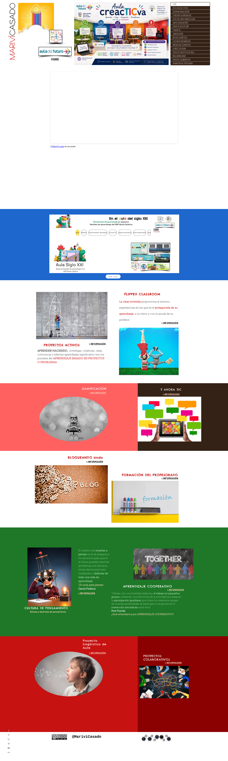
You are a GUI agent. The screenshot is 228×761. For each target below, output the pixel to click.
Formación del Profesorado (183, 63)
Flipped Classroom (179, 48)
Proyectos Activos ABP (181, 26)
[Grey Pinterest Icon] (8, 735)
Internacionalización (181, 11)
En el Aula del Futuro (180, 7)
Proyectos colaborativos (182, 59)
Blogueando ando (179, 55)
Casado (12, 31)
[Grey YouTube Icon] (8, 748)
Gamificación (178, 33)
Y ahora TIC (177, 30)
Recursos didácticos (180, 37)
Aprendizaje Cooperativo (182, 44)
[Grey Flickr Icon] (8, 752)
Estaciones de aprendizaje (182, 15)
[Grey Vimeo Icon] (8, 743)
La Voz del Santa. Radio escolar (184, 19)
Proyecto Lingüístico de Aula (183, 52)
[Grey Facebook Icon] (8, 730)
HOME (174, 4)
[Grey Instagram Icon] (8, 739)
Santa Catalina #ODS (180, 22)
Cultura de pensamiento (182, 41)
